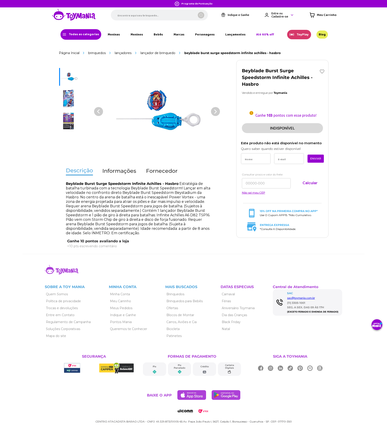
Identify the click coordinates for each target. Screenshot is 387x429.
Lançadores (123, 53)
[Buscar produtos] (201, 15)
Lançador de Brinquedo (157, 53)
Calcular (310, 183)
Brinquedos (97, 53)
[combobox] (159, 15)
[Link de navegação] (74, 15)
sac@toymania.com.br (301, 298)
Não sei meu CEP (253, 192)
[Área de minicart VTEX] (323, 15)
